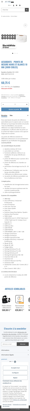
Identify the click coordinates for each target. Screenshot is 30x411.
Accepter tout (15, 368)
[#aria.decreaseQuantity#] (3, 104)
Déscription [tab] (4, 115)
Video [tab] (11, 115)
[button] (13, 5)
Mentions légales (7, 404)
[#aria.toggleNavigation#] (2, 1)
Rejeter (15, 378)
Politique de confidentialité (20, 400)
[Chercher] (27, 10)
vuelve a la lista (6, 16)
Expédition (16, 86)
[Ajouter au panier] (2, 21)
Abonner (22, 344)
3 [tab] (15, 53)
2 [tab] (14, 53)
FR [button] (9, 5)
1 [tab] (12, 53)
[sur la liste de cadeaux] (25, 25)
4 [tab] (17, 53)
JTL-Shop (18, 409)
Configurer (15, 373)
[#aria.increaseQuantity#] (27, 104)
